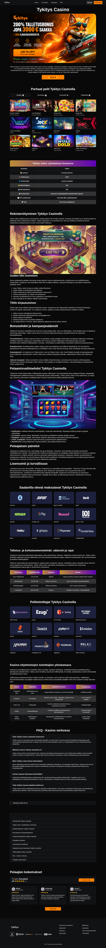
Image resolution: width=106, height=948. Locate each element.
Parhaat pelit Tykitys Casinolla (21, 821)
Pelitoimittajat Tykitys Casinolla (22, 852)
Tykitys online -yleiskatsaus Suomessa (24, 825)
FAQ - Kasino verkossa (19, 856)
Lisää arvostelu (86, 880)
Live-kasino (40, 95)
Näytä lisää (53, 908)
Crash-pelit (62, 95)
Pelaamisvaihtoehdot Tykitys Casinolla (24, 836)
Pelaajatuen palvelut (18, 840)
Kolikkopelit (84, 95)
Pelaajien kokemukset (19, 860)
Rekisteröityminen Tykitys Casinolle (23, 829)
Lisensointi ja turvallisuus (20, 844)
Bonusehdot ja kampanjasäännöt (22, 832)
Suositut (19, 95)
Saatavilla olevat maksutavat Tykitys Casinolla (26, 848)
